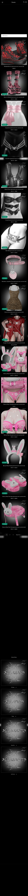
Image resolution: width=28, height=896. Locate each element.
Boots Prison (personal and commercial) (14, 189)
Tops (13, 716)
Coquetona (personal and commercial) (14, 128)
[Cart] (26, 2)
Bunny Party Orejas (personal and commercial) (14, 465)
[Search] (24, 2)
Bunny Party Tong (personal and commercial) (14, 404)
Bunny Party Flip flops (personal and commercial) (14, 496)
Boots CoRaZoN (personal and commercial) (14, 97)
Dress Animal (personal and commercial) (14, 312)
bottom (13, 774)
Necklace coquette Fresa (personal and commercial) (14, 281)
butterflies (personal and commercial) (14, 158)
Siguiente (18, 534)
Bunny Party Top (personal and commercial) (14, 435)
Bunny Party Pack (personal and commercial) (14, 373)
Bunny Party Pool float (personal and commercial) (14, 527)
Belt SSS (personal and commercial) (14, 250)
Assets (13, 745)
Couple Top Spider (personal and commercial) (14, 343)
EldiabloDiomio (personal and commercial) (14, 66)
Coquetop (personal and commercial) (14, 220)
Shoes (13, 687)
